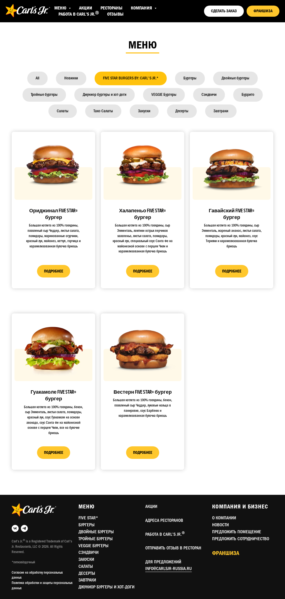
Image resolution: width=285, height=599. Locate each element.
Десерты (86, 573)
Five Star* (88, 518)
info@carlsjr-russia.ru (168, 569)
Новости (220, 525)
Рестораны (111, 8)
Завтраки (87, 580)
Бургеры (86, 525)
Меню (86, 506)
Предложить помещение (236, 532)
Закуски (86, 559)
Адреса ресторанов (164, 520)
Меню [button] (60, 8)
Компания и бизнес (240, 506)
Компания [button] (142, 8)
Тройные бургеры (95, 539)
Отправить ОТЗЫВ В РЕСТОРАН (173, 548)
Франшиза (225, 553)
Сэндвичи (88, 552)
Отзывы (115, 14)
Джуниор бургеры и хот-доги (106, 587)
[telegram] (24, 528)
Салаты (85, 566)
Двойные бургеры (96, 532)
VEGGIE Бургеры (93, 546)
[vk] (15, 528)
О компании (224, 518)
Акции (85, 8)
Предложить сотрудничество (240, 539)
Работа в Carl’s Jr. (78, 14)
